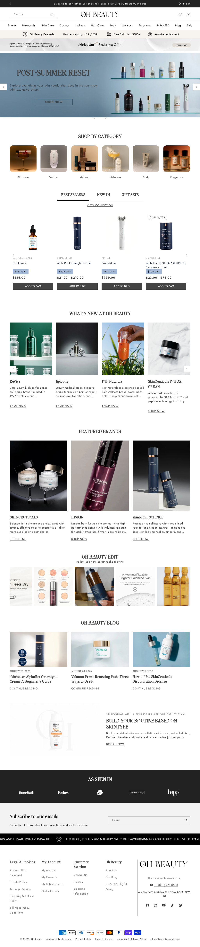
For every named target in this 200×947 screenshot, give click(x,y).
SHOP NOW (18, 406)
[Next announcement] (189, 3)
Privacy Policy (83, 939)
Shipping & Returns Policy (22, 898)
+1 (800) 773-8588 (166, 885)
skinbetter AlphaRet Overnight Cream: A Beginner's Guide (33, 678)
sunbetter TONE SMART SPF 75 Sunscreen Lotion (165, 265)
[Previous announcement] (10, 3)
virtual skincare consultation (137, 733)
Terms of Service (20, 889)
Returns (78, 882)
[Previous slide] (3, 87)
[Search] (52, 14)
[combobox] (33, 14)
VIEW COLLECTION (100, 205)
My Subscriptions (52, 884)
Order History (50, 891)
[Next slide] (196, 87)
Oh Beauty (36, 939)
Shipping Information (81, 891)
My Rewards (49, 877)
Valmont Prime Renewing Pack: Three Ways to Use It (100, 678)
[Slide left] (13, 255)
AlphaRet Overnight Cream (74, 263)
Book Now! (115, 744)
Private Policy (18, 882)
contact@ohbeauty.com (165, 878)
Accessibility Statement (18, 872)
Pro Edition (109, 263)
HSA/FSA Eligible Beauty (116, 886)
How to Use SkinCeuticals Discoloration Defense (152, 678)
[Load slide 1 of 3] (94, 118)
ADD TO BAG (77, 286)
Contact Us (80, 875)
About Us (111, 870)
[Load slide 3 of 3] (106, 118)
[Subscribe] (185, 820)
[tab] (73, 196)
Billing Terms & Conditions (19, 910)
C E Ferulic (20, 263)
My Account (49, 870)
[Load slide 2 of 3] (100, 118)
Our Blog (111, 877)
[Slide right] (187, 255)
